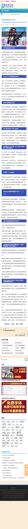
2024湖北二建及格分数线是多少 (10, 468)
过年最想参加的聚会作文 (9, 330)
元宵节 (22, 421)
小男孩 (14, 499)
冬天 (4, 424)
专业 (3, 422)
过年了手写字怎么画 (20, 335)
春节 (19, 432)
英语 (12, 443)
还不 (4, 446)
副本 (13, 424)
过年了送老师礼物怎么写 (21, 345)
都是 (12, 446)
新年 (8, 433)
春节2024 (6, 14)
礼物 (8, 440)
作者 (17, 421)
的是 (3, 440)
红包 (13, 440)
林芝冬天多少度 (6, 350)
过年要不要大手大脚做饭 (8, 465)
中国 (8, 422)
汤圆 (3, 438)
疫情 (16, 438)
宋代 (17, 427)
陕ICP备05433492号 (21, 491)
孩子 (13, 427)
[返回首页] (26, 466)
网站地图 (10, 491)
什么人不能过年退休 (7, 475)
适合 (8, 446)
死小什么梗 (5, 348)
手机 (13, 430)
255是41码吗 (5, 343)
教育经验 (7, 1)
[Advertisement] (14, 515)
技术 (17, 430)
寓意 (22, 427)
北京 (17, 424)
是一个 (12, 435)
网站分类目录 (23, 490)
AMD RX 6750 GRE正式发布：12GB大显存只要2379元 (14, 478)
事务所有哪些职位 (6, 470)
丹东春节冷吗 (18, 350)
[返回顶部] (26, 474)
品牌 (21, 424)
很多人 (8, 430)
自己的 (5, 442)
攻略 (3, 433)
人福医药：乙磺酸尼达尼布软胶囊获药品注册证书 (21, 348)
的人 (21, 437)
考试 (21, 440)
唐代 (4, 427)
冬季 (9, 424)
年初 (3, 430)
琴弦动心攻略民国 (19, 353)
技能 (21, 430)
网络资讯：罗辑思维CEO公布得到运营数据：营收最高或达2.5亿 (14, 463)
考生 (17, 440)
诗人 (16, 443)
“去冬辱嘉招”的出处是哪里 (8, 460)
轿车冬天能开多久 (6, 473)
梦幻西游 (19, 435)
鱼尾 (21, 324)
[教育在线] (14, 5)
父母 (12, 438)
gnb (5, 24)
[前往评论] (26, 470)
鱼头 (19, 191)
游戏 (7, 438)
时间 (13, 433)
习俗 (12, 422)
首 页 (2, 1)
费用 (21, 443)
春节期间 (5, 435)
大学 (9, 427)
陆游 (16, 446)
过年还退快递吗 (6, 458)
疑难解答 (14, 491)
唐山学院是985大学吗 (7, 353)
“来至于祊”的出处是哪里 (8, 455)
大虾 (8, 172)
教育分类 (13, 1)
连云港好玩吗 (18, 343)
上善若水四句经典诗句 (7, 345)
